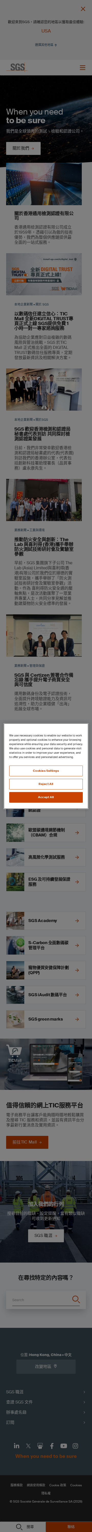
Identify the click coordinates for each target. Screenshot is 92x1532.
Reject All (46, 784)
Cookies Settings (46, 771)
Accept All (46, 797)
